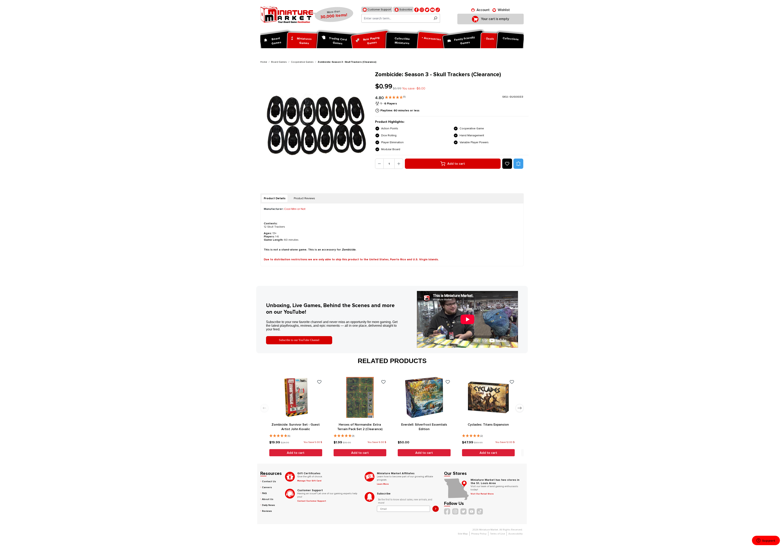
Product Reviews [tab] (304, 198)
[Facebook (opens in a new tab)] (416, 9)
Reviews (267, 511)
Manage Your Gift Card (309, 481)
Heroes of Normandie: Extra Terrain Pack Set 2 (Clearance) (359, 427)
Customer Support (379, 9)
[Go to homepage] (286, 14)
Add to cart (456, 164)
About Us (267, 499)
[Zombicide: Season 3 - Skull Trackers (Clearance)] (315, 126)
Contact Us (269, 481)
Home (263, 62)
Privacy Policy (479, 533)
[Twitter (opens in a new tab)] (427, 9)
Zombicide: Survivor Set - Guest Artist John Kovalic (296, 427)
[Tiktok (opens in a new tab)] (437, 9)
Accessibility (515, 533)
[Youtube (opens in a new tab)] (432, 9)
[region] (315, 126)
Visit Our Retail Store (482, 494)
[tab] (274, 198)
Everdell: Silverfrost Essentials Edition (424, 427)
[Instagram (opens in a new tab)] (422, 9)
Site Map (463, 533)
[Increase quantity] (398, 164)
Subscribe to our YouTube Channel (299, 340)
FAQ (264, 493)
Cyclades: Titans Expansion (488, 425)
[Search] (435, 18)
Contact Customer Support (311, 501)
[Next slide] (520, 408)
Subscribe (405, 9)
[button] (395, 96)
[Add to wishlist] (507, 164)
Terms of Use (497, 533)
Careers (267, 487)
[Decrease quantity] (379, 164)
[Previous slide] (264, 408)
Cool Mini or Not (294, 209)
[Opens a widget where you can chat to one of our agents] (766, 541)
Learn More (383, 484)
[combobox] (396, 18)
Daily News (268, 505)
